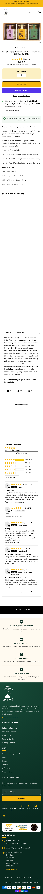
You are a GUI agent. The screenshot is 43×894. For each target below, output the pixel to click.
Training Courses (8, 742)
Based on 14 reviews (12, 450)
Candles (5, 765)
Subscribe (21, 798)
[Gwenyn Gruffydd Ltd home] (7, 694)
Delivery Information (9, 728)
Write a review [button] (21, 453)
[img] (16, 484)
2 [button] (16, 592)
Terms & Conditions (21, 882)
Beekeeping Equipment (11, 754)
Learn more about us (11, 718)
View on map (12, 869)
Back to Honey (23, 610)
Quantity (21, 71)
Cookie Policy (34, 882)
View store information (12, 110)
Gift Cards (6, 768)
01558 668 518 (12, 841)
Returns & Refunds (9, 732)
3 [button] (21, 592)
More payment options (21, 96)
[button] (17, 59)
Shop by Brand (7, 772)
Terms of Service (8, 739)
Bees (4, 757)
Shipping (18, 64)
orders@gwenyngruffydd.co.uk (18, 848)
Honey (4, 761)
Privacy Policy (7, 735)
